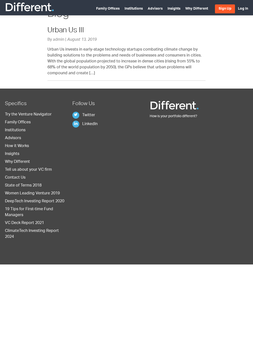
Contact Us (15, 178)
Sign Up (225, 9)
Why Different (196, 9)
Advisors (155, 9)
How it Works (17, 146)
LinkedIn (89, 124)
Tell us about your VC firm (28, 170)
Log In (243, 9)
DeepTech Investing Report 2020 (34, 202)
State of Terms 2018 (23, 186)
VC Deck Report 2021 (24, 223)
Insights (174, 9)
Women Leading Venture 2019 (32, 194)
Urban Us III (65, 30)
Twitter (88, 115)
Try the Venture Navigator (28, 115)
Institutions (134, 9)
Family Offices (108, 9)
